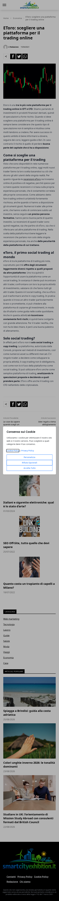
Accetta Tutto (30, 468)
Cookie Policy (13, 450)
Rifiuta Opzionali (29, 462)
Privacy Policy (27, 450)
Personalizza (29, 457)
